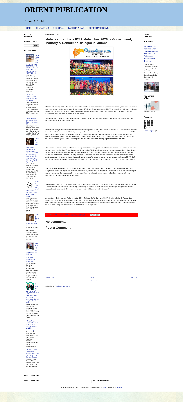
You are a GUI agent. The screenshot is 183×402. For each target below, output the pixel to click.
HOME (28, 28)
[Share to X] (95, 215)
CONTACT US (42, 28)
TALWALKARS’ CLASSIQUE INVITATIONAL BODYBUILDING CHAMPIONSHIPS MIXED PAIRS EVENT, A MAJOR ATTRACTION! (32, 64)
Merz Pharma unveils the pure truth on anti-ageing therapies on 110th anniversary (32, 325)
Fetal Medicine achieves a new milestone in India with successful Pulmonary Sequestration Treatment (32, 252)
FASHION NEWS (76, 28)
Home (92, 277)
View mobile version (91, 281)
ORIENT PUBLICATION (65, 10)
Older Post (133, 277)
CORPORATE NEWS (99, 28)
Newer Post (50, 277)
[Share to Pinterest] (99, 215)
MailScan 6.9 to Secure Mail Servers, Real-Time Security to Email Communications (32, 353)
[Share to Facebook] (97, 215)
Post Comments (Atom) (62, 286)
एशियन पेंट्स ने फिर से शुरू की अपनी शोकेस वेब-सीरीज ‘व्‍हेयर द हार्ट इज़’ (32, 121)
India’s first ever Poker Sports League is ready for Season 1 (32, 97)
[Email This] (91, 215)
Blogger (119, 387)
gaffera (105, 387)
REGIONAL (58, 28)
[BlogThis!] (93, 215)
